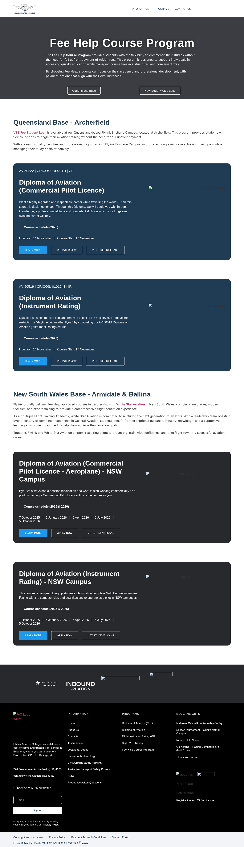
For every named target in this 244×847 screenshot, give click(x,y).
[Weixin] (37, 732)
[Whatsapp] (44, 732)
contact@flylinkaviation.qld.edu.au (33, 775)
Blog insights (188, 713)
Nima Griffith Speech (188, 740)
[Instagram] (23, 732)
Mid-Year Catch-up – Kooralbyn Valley (199, 723)
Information (78, 713)
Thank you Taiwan (187, 757)
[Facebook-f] (16, 732)
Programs (130, 713)
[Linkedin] (30, 732)
